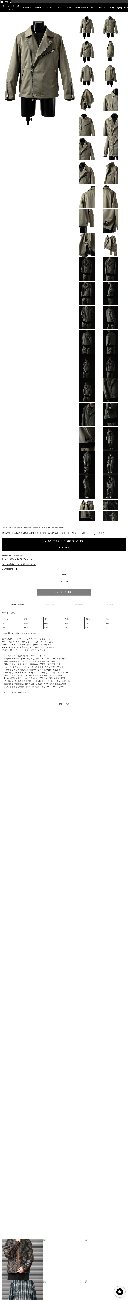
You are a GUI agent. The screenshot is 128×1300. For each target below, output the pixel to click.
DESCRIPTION (17, 605)
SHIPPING (79, 605)
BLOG (64, 547)
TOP (4, 527)
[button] (22, 1259)
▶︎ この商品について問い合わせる (19, 564)
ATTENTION (48, 605)
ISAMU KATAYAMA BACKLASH (14, 693)
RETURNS (110, 605)
